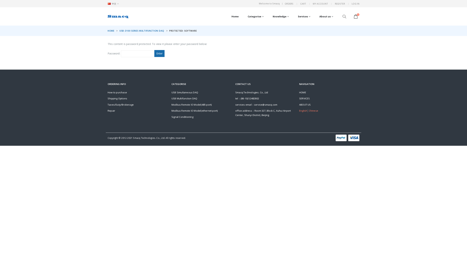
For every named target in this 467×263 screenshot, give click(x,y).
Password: (114, 53)
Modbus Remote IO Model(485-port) (191, 104)
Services (303, 16)
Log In (355, 3)
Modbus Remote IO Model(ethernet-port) (194, 110)
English (303, 110)
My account (320, 3)
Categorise (254, 16)
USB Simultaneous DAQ (184, 92)
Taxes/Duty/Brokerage (121, 104)
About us (325, 16)
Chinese (313, 110)
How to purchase (117, 92)
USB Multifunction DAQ (184, 98)
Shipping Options (117, 98)
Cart (303, 3)
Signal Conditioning (182, 117)
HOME (302, 92)
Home (235, 16)
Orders (289, 3)
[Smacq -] (118, 16)
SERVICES (304, 98)
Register (340, 3)
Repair (111, 110)
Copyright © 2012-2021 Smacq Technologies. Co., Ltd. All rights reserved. (147, 137)
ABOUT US (305, 104)
